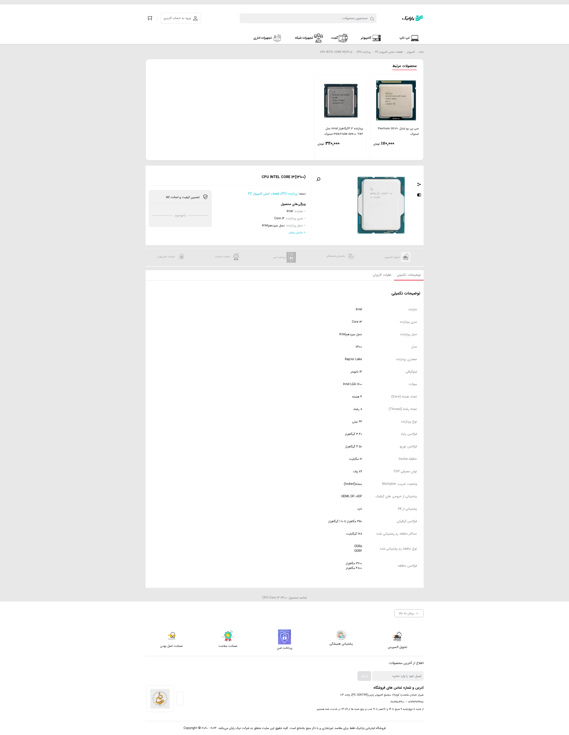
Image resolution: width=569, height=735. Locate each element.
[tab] (409, 275)
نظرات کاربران (382, 275)
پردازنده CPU (364, 52)
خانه (421, 52)
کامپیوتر (411, 52)
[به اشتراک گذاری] (419, 185)
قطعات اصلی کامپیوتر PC (389, 52)
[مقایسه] (419, 195)
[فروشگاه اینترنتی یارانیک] (412, 18)
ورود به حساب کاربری (177, 18)
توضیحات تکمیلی (409, 275)
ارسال (364, 676)
